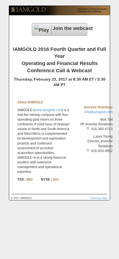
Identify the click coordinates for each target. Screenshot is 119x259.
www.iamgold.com (48, 110)
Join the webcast (70, 28)
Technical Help (98, 198)
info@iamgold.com (98, 112)
